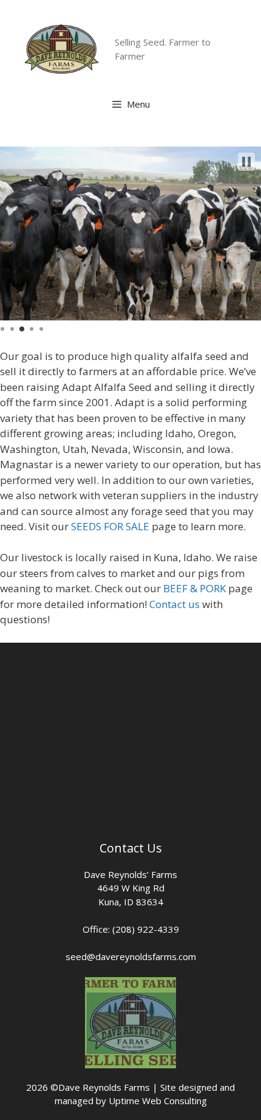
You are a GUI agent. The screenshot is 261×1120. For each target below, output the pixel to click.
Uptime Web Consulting (158, 1100)
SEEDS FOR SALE (110, 526)
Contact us (174, 604)
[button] (246, 162)
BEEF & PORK (194, 588)
